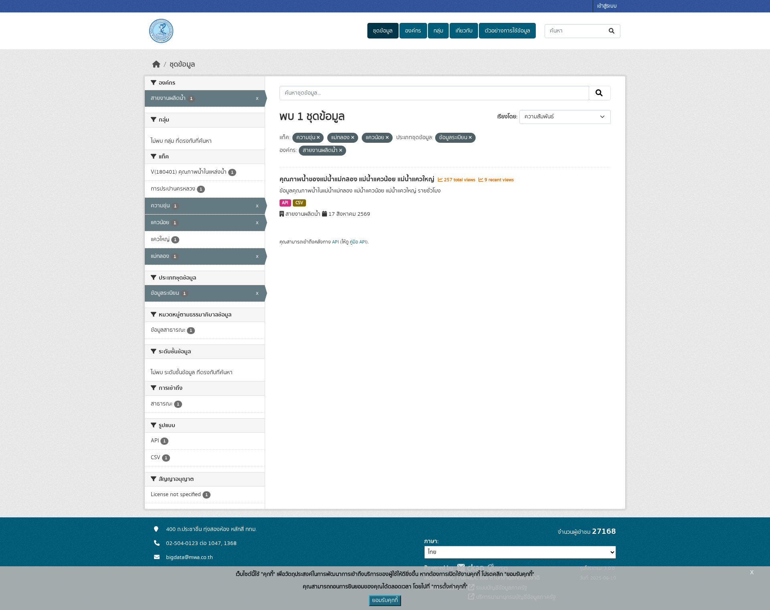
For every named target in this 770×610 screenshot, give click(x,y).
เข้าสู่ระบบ (607, 6)
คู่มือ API (358, 241)
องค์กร (413, 31)
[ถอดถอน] (318, 138)
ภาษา (430, 541)
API (285, 203)
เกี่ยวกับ (464, 31)
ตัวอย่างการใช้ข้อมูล (507, 31)
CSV (299, 203)
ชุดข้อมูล (383, 31)
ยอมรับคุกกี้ (385, 600)
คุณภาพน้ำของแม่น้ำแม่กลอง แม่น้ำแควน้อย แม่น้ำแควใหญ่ (358, 179)
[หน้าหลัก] (156, 64)
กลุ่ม (438, 31)
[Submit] (612, 31)
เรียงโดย (506, 117)
